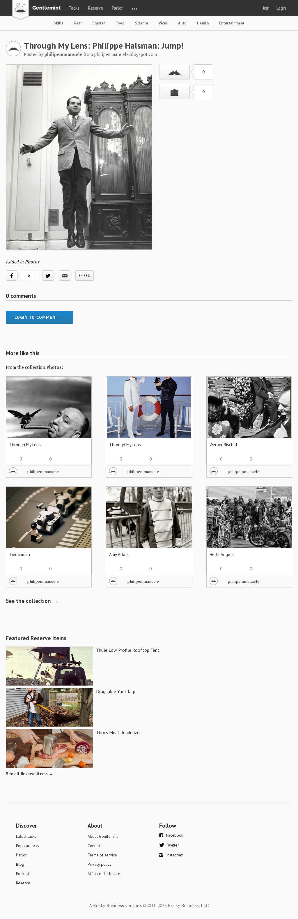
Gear (78, 23)
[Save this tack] (174, 92)
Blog (20, 864)
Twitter (173, 845)
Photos (32, 261)
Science (141, 23)
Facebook (174, 835)
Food (120, 23)
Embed (85, 276)
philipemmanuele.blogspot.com (125, 54)
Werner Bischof (223, 444)
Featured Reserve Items (36, 638)
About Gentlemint (103, 836)
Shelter (98, 23)
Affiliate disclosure (104, 873)
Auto (182, 23)
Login (281, 8)
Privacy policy (99, 864)
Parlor (117, 8)
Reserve (95, 8)
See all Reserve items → (29, 773)
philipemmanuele (43, 471)
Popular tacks (27, 845)
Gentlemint (38, 10)
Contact (94, 845)
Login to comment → (39, 317)
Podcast (22, 873)
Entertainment (231, 23)
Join (266, 8)
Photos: (54, 367)
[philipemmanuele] (13, 54)
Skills (58, 23)
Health (203, 23)
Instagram (174, 855)
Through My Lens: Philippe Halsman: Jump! (103, 45)
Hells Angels (222, 554)
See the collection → (32, 600)
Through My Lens (25, 444)
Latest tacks (26, 836)
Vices (163, 23)
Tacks (74, 8)
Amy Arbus (119, 554)
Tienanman (19, 554)
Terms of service (102, 855)
